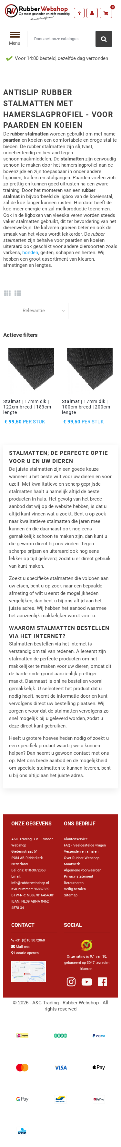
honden (30, 252)
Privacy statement (78, 876)
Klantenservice (76, 839)
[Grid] (7, 293)
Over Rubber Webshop (81, 858)
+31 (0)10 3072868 (30, 940)
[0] (106, 13)
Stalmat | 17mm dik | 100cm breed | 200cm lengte (86, 407)
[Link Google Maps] (28, 969)
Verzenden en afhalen (81, 851)
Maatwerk (72, 864)
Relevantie (34, 310)
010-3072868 (35, 870)
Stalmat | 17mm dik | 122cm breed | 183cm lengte (27, 407)
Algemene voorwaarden (82, 870)
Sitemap (70, 895)
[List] (18, 293)
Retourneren (74, 883)
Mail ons (23, 947)
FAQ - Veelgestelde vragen (85, 845)
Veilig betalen (75, 889)
